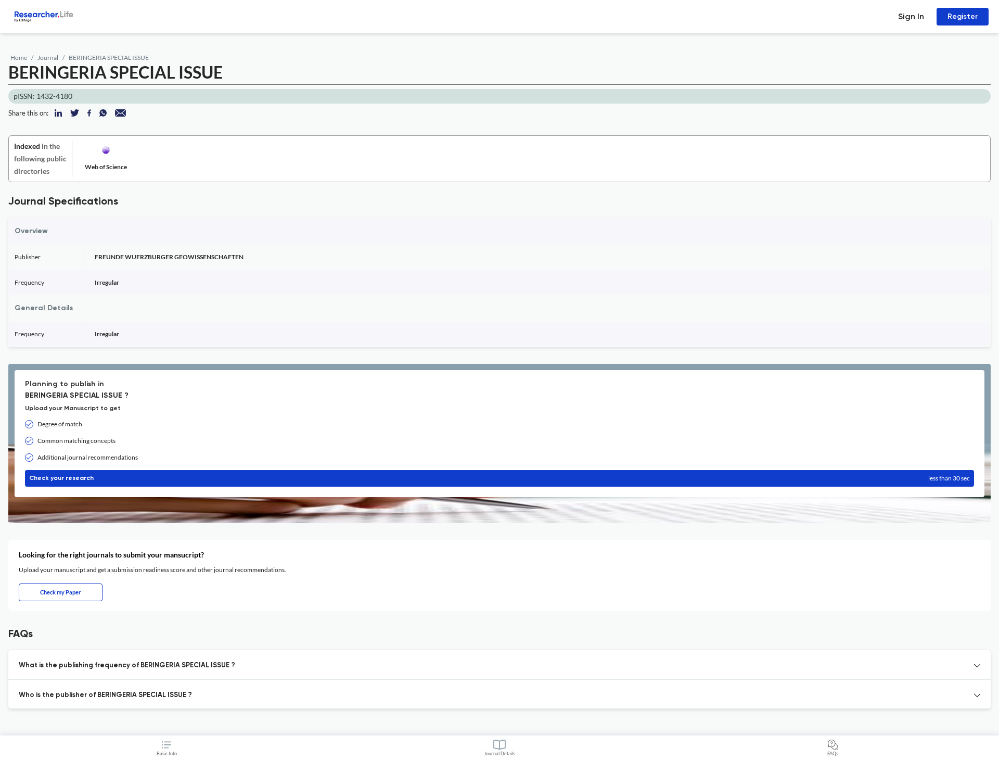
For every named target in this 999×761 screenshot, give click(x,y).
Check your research (499, 478)
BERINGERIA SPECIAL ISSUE (109, 57)
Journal (47, 57)
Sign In (911, 16)
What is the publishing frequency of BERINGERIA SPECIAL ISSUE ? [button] (127, 665)
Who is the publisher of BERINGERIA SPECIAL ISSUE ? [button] (105, 695)
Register (962, 16)
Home (18, 57)
